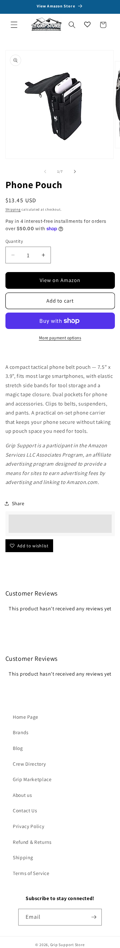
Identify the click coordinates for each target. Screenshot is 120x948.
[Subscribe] (93, 917)
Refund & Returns (32, 842)
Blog (18, 748)
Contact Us (25, 810)
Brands (20, 732)
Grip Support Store (67, 944)
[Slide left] (45, 171)
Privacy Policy (28, 826)
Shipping (13, 209)
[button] (14, 24)
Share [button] (18, 503)
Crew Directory (29, 764)
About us (22, 795)
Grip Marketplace (32, 779)
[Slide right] (75, 171)
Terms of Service (31, 873)
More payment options (60, 338)
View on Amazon (60, 280)
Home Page (25, 717)
